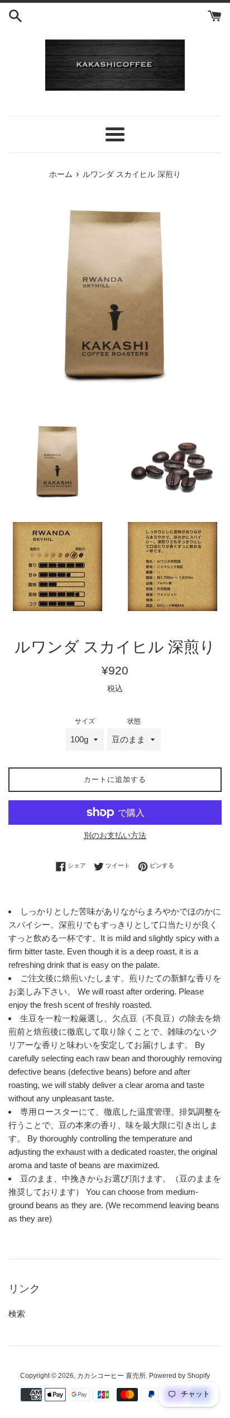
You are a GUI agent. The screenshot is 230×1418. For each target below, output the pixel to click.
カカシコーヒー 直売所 (111, 1376)
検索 (16, 1313)
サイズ (85, 721)
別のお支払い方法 (115, 835)
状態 (134, 721)
